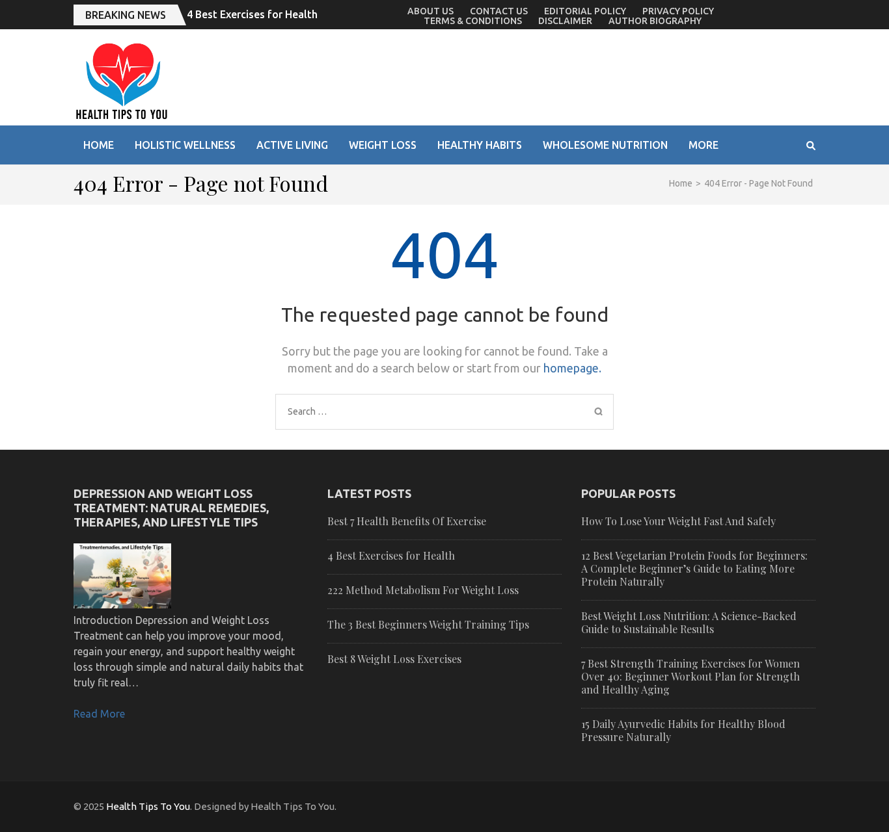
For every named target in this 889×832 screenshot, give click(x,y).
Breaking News (125, 15)
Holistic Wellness (185, 145)
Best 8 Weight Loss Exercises (394, 659)
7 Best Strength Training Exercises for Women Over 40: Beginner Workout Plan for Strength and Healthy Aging (690, 676)
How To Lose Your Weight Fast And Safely (678, 521)
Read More (99, 714)
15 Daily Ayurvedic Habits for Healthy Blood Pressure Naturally (683, 730)
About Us (430, 11)
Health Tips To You (148, 806)
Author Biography (655, 21)
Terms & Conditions (473, 21)
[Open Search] (810, 145)
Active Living (292, 145)
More (703, 145)
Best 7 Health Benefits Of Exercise (406, 521)
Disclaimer (565, 21)
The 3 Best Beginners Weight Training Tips (428, 624)
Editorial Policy (585, 11)
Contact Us (499, 11)
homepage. (572, 367)
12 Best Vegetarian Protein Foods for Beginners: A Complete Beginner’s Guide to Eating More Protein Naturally (694, 568)
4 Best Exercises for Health (252, 14)
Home (98, 145)
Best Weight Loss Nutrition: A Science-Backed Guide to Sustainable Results (689, 622)
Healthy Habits (479, 145)
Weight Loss (383, 145)
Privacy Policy (678, 11)
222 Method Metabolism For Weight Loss (423, 590)
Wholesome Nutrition (605, 145)
